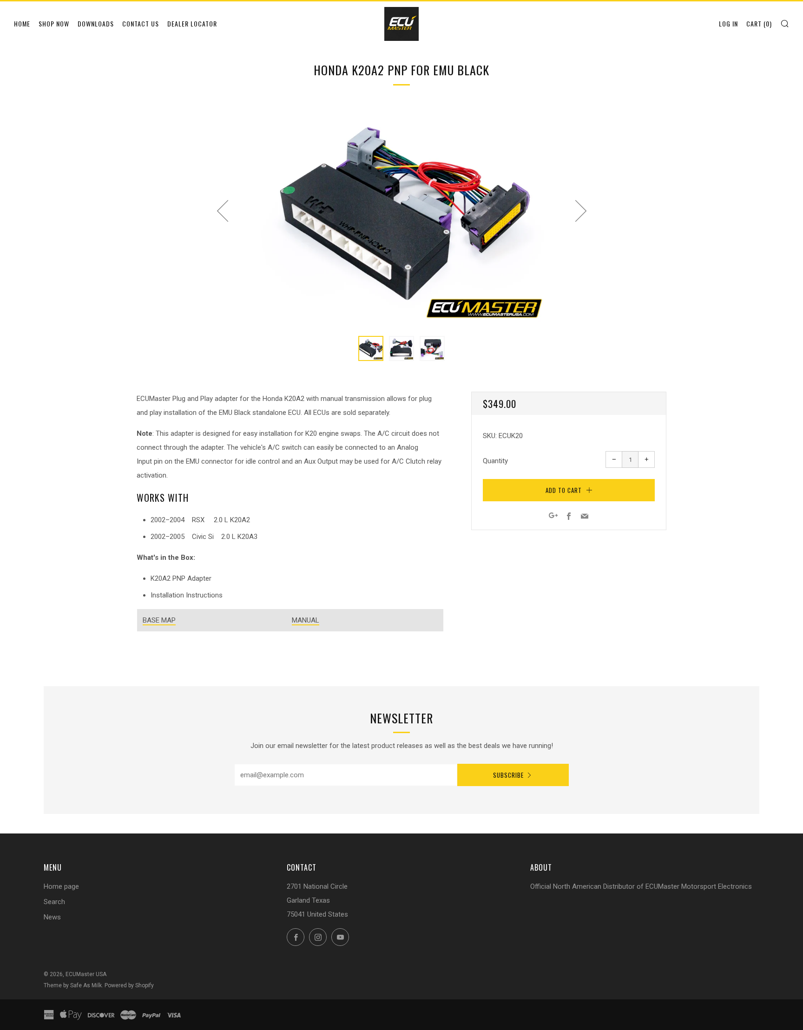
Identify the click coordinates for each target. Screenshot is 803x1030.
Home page (61, 886)
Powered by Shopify (129, 985)
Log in (728, 23)
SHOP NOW (54, 23)
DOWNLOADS (96, 23)
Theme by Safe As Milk (73, 985)
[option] (401, 215)
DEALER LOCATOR (192, 23)
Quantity (495, 461)
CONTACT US (140, 23)
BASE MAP (159, 620)
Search (54, 902)
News (52, 917)
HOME (22, 23)
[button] (370, 348)
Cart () (759, 23)
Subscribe (508, 775)
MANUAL (305, 620)
